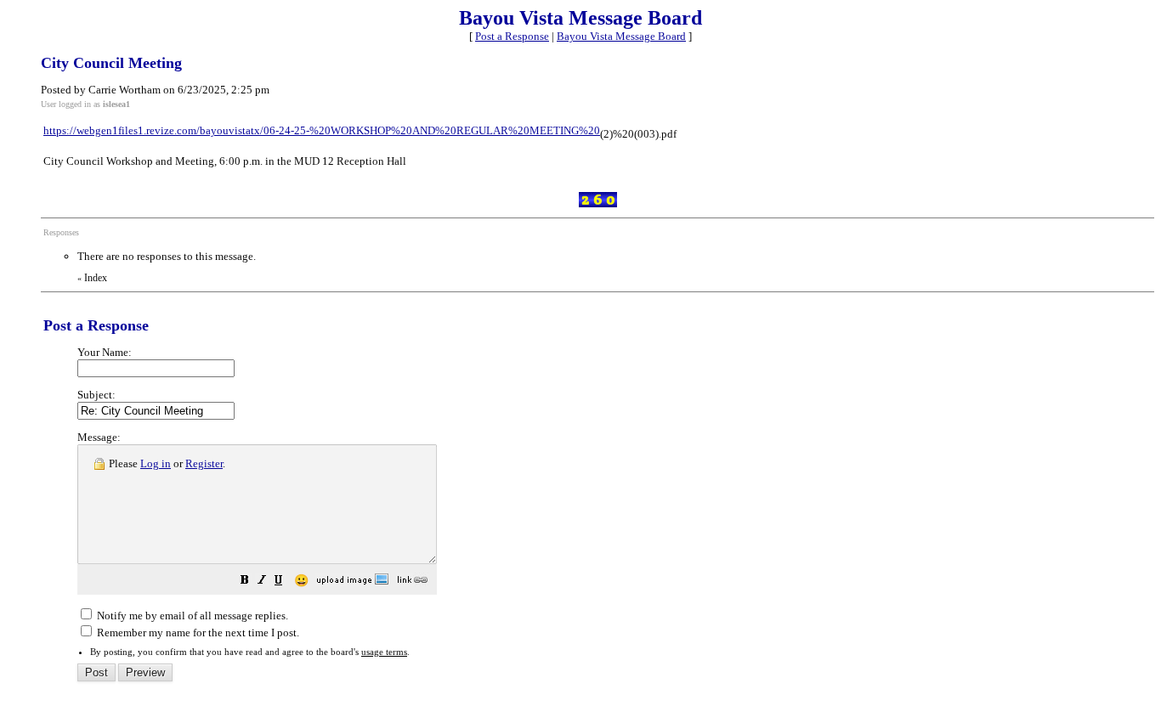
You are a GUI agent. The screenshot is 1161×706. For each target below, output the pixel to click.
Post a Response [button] (512, 36)
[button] (245, 582)
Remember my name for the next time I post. (196, 632)
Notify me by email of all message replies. (191, 615)
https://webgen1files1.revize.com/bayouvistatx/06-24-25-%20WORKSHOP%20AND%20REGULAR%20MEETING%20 (321, 130)
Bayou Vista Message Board (621, 36)
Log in (155, 463)
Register (204, 463)
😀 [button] (301, 580)
